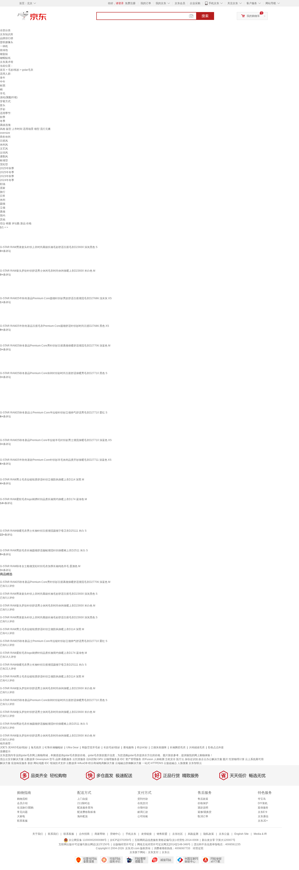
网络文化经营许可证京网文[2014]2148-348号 (163, 844)
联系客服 (22, 820)
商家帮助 (100, 833)
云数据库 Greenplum (36, 759)
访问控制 (91, 759)
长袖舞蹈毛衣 (178, 747)
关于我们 (37, 833)
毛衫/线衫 (13, 69)
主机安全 (170, 759)
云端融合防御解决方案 (128, 763)
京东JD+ (263, 820)
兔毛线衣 (36, 747)
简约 (2, 215)
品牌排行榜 (6, 38)
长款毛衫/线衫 (112, 747)
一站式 (146, 763)
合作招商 (84, 833)
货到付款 (142, 798)
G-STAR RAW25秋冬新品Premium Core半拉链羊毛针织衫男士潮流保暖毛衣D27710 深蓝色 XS (56, 440)
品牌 (58, 759)
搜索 (205, 16)
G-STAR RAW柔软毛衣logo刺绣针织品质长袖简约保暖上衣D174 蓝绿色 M (43, 499)
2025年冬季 (7, 172)
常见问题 (22, 812)
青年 (2, 77)
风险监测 (193, 833)
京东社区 (177, 833)
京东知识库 (6, 34)
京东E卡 (262, 812)
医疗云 (180, 759)
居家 (2, 188)
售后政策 (203, 798)
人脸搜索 (183, 763)
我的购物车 (253, 16)
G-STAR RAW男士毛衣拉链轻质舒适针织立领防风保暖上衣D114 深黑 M (42, 479)
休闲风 (4, 144)
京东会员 (180, 3)
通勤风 (4, 156)
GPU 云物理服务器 (108, 759)
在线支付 (142, 803)
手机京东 (214, 3)
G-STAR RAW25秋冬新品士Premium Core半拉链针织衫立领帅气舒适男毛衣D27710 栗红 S (53, 412)
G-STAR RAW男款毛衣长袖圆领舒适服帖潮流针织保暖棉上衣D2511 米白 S (44, 550)
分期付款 (142, 807)
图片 (225, 759)
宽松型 (4, 164)
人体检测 (159, 759)
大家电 (21, 816)
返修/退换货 (204, 812)
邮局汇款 (142, 812)
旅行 (2, 191)
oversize (5, 132)
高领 (2, 211)
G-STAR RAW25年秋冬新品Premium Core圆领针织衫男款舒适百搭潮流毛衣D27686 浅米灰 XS (56, 298)
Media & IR (260, 833)
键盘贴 (4, 54)
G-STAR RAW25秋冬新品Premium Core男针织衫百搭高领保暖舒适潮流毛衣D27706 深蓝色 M (55, 345)
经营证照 (198, 848)
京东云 (166, 852)
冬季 (2, 121)
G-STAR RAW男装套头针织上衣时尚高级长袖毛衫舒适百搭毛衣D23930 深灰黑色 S (48, 247)
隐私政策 (208, 833)
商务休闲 (5, 136)
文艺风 (4, 148)
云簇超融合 (170, 763)
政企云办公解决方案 (210, 759)
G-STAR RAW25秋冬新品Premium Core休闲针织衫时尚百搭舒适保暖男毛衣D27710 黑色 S (53, 373)
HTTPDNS (157, 763)
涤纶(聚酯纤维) (9, 97)
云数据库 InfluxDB (77, 763)
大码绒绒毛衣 (197, 747)
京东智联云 (195, 763)
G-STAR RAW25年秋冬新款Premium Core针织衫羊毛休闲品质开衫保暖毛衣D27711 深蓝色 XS (55, 459)
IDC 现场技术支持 (55, 763)
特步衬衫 (142, 747)
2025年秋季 (7, 168)
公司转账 (142, 816)
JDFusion (147, 759)
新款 (30, 763)
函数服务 (66, 759)
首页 (2, 69)
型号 (52, 759)
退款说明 (203, 807)
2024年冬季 (7, 180)
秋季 (2, 117)
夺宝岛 (262, 798)
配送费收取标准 (86, 812)
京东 (46, 17)
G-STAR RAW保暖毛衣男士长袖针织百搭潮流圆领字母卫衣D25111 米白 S (43, 530)
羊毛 (2, 93)
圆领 (2, 203)
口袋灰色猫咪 (159, 747)
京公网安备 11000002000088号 (87, 840)
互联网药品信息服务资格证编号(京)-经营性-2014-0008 (167, 840)
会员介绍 (22, 803)
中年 (2, 81)
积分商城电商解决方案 (101, 763)
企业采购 (195, 3)
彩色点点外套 (216, 747)
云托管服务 (79, 759)
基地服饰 (128, 747)
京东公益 (224, 833)
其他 (2, 219)
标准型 (4, 160)
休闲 (2, 199)
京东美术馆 (6, 61)
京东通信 (263, 816)
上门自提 (82, 798)
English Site (241, 833)
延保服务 (263, 807)
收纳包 (4, 50)
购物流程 (22, 798)
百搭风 (4, 140)
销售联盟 (162, 833)
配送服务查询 (85, 807)
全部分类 (5, 30)
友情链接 (146, 833)
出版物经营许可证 (123, 844)
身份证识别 (191, 759)
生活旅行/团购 (25, 807)
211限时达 (83, 803)
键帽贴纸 (5, 58)
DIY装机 (262, 803)
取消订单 (203, 816)
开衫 (2, 109)
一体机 (4, 46)
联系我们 (53, 833)
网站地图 (38, 763)
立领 (2, 207)
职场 (2, 184)
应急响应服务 (19, 763)
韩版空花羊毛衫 (91, 747)
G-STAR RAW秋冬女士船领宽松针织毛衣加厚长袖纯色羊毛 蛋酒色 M (40, 566)
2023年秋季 (7, 176)
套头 (2, 105)
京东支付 (153, 852)
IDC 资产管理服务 (130, 759)
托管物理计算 (236, 759)
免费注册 (130, 3)
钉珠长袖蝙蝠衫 (54, 747)
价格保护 (203, 803)
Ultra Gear (72, 747)
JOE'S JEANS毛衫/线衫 (14, 747)
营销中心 (115, 833)
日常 (2, 195)
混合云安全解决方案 (12, 759)
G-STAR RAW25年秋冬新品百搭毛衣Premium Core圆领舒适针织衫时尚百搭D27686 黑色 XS (54, 325)
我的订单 (146, 3)
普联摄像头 (6, 42)
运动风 (4, 152)
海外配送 (82, 816)
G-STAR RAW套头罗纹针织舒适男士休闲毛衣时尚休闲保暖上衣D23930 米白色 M (47, 270)
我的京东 (161, 3)
